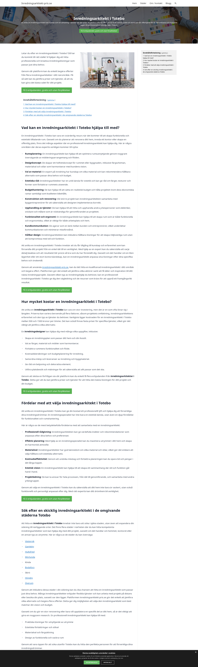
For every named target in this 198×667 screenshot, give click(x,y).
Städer (143, 3)
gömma (51, 100)
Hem (134, 3)
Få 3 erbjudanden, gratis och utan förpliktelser (99, 31)
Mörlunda (30, 557)
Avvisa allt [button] (108, 662)
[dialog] (99, 658)
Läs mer (120, 658)
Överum (29, 583)
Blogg (168, 3)
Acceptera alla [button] (91, 662)
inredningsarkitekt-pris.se (55, 267)
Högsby (29, 577)
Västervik (29, 541)
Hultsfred (30, 551)
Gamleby (29, 546)
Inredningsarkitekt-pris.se (36, 3)
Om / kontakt (156, 3)
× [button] (195, 652)
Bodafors (29, 567)
